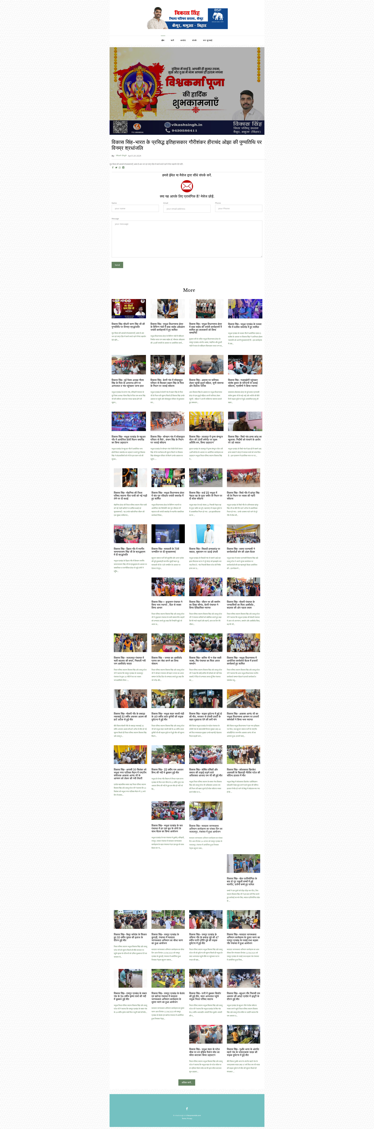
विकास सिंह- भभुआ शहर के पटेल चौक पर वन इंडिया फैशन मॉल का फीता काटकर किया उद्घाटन (204, 1052)
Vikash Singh (121, 155)
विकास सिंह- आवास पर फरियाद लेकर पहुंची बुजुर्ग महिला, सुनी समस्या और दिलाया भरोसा (206, 383)
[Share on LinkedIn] (123, 167)
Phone (218, 203)
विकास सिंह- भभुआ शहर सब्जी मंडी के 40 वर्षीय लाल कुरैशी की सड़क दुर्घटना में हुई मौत (167, 716)
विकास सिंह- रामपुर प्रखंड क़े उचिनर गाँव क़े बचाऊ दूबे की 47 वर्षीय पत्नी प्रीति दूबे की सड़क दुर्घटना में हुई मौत (204, 939)
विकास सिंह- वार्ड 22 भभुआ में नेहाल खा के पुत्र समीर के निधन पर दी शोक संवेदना (205, 495)
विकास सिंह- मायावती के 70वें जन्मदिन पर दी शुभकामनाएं (165, 550)
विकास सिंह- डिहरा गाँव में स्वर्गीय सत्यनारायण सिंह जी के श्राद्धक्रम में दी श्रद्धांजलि (129, 551)
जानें (172, 40)
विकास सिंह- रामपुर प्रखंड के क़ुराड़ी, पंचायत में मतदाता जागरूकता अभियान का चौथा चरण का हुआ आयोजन (167, 939)
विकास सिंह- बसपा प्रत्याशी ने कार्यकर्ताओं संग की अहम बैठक (241, 550)
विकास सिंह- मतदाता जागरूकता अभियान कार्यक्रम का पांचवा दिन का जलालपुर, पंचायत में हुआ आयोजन (205, 828)
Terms (184, 1118)
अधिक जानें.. (187, 1082)
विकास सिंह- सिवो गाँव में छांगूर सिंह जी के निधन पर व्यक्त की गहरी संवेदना (243, 495)
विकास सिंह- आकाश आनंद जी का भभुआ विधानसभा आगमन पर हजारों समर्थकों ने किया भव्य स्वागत (243, 716)
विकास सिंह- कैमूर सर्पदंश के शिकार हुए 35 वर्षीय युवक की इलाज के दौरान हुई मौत (130, 937)
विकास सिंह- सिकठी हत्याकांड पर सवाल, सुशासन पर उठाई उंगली (204, 550)
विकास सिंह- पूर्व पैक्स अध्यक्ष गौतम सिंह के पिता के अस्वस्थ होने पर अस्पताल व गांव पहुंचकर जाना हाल (128, 383)
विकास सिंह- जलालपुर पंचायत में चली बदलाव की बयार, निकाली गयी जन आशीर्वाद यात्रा (130, 660)
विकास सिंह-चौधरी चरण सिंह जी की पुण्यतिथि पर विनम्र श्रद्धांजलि (128, 325)
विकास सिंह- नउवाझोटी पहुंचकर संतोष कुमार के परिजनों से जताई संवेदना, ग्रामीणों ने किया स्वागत (243, 383)
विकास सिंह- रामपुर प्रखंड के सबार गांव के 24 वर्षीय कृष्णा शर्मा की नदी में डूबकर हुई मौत (130, 996)
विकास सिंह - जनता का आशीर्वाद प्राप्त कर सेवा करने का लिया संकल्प (166, 660)
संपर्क (194, 40)
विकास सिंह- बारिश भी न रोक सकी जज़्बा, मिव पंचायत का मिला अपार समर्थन (205, 660)
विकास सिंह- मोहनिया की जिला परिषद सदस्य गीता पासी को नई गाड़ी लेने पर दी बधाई (130, 495)
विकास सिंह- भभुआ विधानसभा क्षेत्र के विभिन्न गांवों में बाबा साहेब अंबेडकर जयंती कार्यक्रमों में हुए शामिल (167, 326)
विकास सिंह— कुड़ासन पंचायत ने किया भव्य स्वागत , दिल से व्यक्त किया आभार (166, 604)
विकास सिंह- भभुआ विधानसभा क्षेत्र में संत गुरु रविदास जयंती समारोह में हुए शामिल (167, 495)
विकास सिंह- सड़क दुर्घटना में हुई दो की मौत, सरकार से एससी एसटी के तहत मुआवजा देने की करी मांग (205, 716)
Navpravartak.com (194, 1115)
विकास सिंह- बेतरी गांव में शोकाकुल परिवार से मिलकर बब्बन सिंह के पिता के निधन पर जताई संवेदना (167, 383)
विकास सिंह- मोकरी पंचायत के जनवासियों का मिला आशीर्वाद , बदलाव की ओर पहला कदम (241, 604)
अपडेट (183, 40)
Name (114, 203)
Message (115, 218)
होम (163, 40)
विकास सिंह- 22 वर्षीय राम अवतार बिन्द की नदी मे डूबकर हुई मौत (167, 771)
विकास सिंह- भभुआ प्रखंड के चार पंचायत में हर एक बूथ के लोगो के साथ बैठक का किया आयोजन (167, 828)
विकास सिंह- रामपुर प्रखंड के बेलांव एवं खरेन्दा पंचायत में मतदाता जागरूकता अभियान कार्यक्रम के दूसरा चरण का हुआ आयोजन (168, 998)
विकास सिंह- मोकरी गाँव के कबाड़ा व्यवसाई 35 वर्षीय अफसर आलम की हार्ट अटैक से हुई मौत (130, 716)
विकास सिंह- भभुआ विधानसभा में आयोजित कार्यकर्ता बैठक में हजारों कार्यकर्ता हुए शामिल (242, 660)
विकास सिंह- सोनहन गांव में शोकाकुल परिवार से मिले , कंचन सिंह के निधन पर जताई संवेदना (167, 439)
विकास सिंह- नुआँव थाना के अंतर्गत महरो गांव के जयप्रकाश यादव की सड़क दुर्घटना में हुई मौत (243, 1052)
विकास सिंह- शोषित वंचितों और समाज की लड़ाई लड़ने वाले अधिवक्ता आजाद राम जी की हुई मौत (205, 772)
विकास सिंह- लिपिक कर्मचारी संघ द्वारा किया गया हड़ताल (242, 827)
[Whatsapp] (120, 167)
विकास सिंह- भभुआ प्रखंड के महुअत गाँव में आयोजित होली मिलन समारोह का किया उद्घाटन (129, 439)
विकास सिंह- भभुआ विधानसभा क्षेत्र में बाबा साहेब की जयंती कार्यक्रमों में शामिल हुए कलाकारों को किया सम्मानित (205, 328)
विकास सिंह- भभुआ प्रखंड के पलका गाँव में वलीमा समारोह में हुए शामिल (245, 326)
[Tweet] (116, 167)
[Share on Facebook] (113, 167)
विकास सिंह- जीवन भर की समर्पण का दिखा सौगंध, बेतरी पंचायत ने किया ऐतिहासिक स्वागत (204, 604)
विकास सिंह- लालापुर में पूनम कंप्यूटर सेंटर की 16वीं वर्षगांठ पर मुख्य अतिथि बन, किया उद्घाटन (206, 439)
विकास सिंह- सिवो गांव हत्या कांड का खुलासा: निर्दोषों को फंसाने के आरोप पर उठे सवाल (245, 439)
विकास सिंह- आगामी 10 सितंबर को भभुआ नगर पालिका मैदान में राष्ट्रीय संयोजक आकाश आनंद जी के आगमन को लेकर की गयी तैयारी (130, 774)
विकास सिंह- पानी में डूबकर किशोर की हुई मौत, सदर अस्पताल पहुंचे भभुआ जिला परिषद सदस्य (205, 996)
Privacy (189, 1118)
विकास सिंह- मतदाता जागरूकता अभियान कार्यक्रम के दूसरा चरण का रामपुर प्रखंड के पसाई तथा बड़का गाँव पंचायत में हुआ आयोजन (243, 939)
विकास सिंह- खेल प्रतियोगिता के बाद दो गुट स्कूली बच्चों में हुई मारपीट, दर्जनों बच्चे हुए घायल (242, 881)
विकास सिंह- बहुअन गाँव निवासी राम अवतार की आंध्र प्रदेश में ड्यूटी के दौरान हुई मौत (243, 996)
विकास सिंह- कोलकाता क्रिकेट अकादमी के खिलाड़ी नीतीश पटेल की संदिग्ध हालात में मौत (243, 772)
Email (165, 203)
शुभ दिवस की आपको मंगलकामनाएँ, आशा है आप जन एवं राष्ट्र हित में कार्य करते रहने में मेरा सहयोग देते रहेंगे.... (129, 336)
